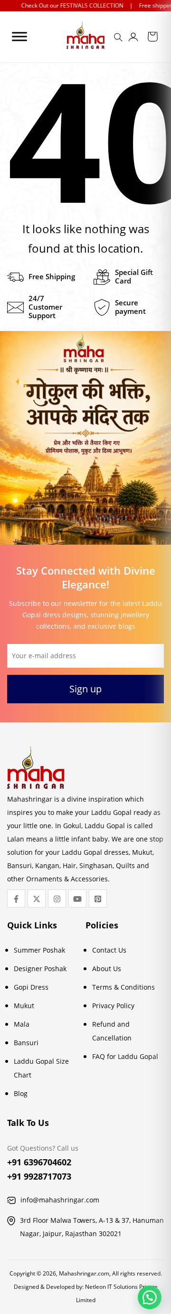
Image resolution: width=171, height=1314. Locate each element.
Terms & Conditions (123, 987)
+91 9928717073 (39, 1176)
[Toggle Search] (119, 40)
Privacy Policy (113, 1005)
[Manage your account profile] (133, 38)
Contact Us (109, 950)
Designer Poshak (40, 968)
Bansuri (26, 1042)
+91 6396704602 (39, 1162)
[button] (150, 1297)
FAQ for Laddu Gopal (125, 1056)
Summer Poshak (39, 950)
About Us (106, 968)
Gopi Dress (31, 987)
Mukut (24, 1005)
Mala (21, 1024)
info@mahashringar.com (59, 1199)
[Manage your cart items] (152, 38)
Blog (21, 1093)
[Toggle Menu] (19, 36)
